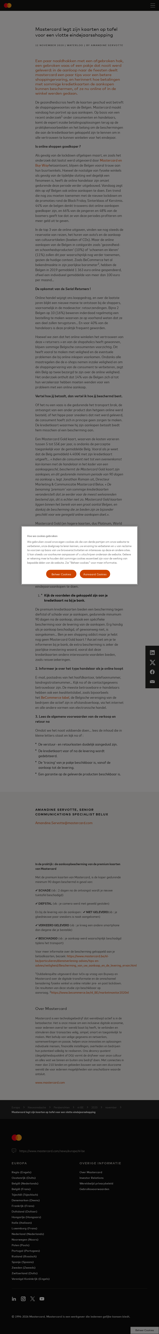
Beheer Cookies (61, 574)
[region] (79, 555)
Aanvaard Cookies (94, 574)
